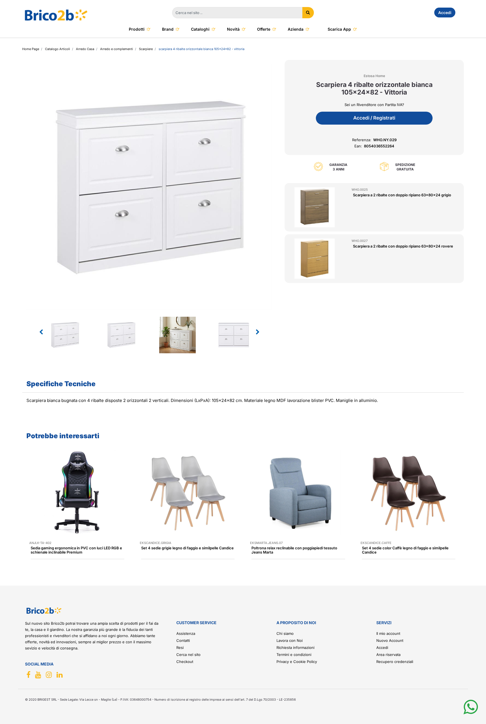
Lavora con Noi (289, 640)
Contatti (183, 640)
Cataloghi (200, 29)
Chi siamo (285, 633)
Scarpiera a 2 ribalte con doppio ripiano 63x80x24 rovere (403, 246)
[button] (308, 12)
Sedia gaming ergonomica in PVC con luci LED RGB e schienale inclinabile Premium (76, 550)
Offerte (263, 29)
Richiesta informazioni (295, 647)
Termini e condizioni (293, 654)
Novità (233, 29)
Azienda (295, 29)
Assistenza (185, 633)
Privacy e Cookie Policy (296, 661)
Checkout (184, 661)
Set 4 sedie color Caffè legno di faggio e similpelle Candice (405, 550)
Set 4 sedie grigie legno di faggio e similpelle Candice (187, 548)
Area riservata (388, 654)
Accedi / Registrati (374, 118)
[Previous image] (41, 332)
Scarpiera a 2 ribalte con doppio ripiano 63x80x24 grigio (402, 195)
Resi (180, 647)
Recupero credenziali (394, 661)
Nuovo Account (389, 640)
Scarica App (339, 29)
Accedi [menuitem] (444, 12)
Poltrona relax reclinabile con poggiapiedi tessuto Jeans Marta (294, 550)
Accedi (382, 647)
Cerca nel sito (188, 654)
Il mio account (388, 633)
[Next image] (257, 332)
